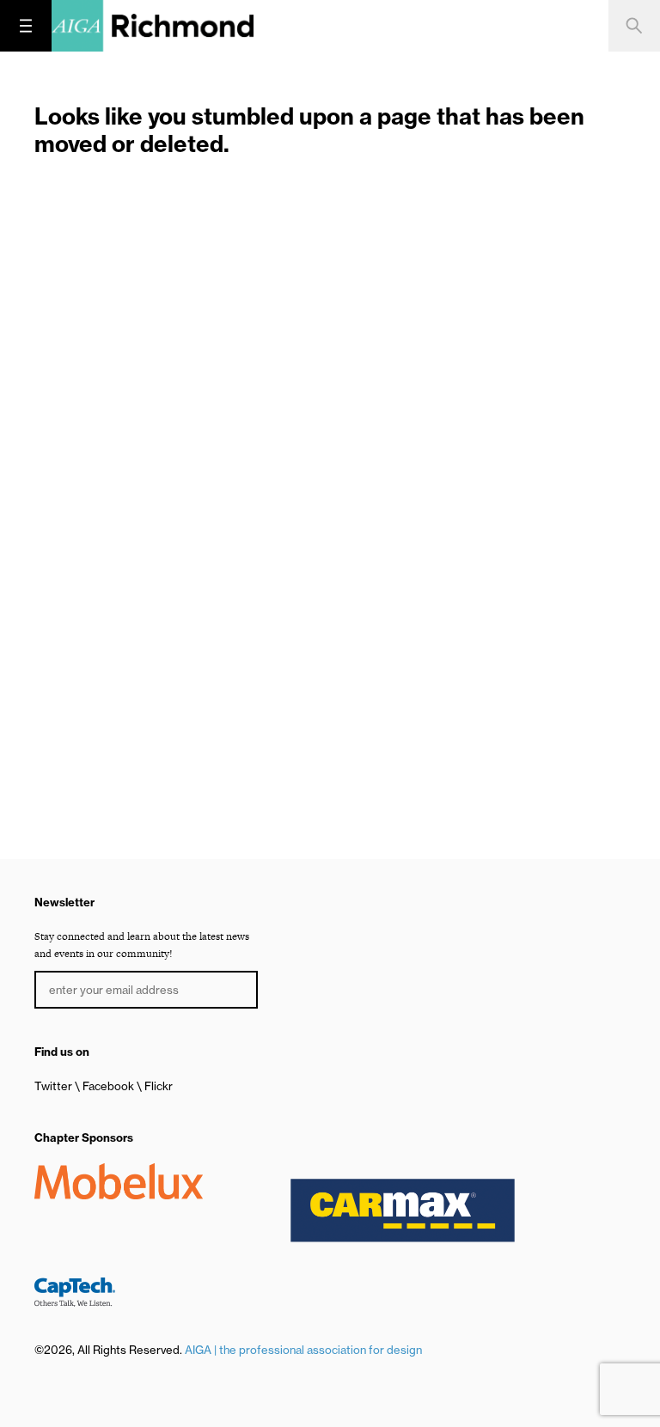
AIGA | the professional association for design (303, 1350)
